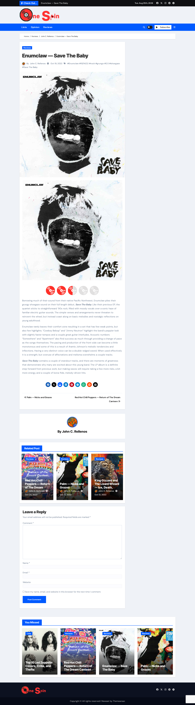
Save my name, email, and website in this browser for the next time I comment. (63, 591)
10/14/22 (84, 63)
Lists (24, 27)
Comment (28, 523)
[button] (174, 27)
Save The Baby (31, 67)
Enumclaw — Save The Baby (114, 667)
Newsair (105, 701)
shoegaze (115, 63)
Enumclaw (74, 63)
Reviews (48, 27)
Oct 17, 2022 (65, 494)
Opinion (35, 27)
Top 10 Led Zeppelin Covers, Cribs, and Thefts (38, 666)
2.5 (107, 63)
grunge (100, 63)
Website (27, 582)
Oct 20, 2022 (31, 494)
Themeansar (119, 701)
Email (26, 572)
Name (26, 563)
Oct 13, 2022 (100, 494)
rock (93, 63)
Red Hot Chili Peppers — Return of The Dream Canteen (37, 486)
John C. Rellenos (38, 63)
